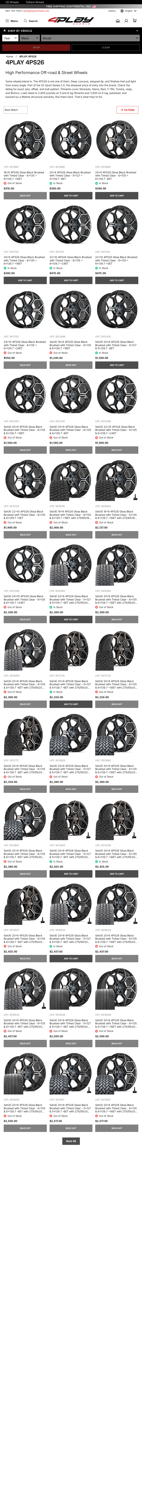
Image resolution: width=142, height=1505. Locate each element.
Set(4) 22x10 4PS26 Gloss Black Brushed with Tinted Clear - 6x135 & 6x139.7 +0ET (24, 514)
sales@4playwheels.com (36, 10)
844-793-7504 (13, 10)
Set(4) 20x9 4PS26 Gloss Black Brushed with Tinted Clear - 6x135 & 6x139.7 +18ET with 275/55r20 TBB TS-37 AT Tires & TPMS (116, 1108)
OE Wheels (12, 2)
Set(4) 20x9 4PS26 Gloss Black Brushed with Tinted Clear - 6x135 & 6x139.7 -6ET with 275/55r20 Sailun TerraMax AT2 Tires (24, 684)
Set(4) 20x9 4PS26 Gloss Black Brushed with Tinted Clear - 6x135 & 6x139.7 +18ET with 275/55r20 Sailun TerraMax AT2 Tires (116, 599)
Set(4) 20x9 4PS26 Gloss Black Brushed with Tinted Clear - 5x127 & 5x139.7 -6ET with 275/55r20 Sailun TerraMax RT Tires (70, 684)
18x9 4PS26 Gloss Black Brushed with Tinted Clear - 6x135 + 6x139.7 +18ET (24, 175)
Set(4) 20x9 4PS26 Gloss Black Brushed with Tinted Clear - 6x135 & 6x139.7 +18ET (24, 430)
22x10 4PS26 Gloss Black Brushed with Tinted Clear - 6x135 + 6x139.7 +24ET (71, 260)
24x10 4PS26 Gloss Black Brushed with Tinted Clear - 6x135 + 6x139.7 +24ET (25, 345)
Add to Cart (71, 195)
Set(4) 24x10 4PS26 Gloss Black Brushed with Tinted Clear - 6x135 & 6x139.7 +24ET (24, 599)
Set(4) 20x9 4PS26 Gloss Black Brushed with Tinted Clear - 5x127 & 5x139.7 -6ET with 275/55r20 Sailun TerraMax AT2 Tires (70, 599)
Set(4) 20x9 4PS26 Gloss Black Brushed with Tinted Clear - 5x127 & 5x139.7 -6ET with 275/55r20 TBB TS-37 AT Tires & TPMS (70, 1108)
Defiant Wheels (35, 2)
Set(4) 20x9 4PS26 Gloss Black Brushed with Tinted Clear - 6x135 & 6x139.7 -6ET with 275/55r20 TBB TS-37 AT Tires (24, 854)
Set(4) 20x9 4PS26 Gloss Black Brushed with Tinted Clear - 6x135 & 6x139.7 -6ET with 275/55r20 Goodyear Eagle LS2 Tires (24, 1108)
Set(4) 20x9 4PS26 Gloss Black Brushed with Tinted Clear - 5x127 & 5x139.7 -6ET (115, 345)
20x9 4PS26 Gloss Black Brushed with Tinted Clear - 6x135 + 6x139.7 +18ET (24, 260)
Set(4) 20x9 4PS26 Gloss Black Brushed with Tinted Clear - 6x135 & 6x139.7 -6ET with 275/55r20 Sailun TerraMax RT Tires (24, 769)
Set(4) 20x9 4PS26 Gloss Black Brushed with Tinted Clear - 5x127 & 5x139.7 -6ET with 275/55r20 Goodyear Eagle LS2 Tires (70, 1023)
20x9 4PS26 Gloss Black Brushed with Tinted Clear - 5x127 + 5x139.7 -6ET (70, 175)
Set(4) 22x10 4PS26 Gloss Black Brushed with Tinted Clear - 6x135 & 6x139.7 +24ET (116, 430)
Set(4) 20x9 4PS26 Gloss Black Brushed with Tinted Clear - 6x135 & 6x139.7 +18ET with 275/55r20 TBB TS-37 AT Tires (116, 769)
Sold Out (25, 195)
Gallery (112, 10)
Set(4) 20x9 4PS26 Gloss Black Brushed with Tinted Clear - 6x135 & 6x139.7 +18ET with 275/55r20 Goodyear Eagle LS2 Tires (116, 1023)
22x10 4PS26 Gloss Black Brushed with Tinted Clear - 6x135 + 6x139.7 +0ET (116, 260)
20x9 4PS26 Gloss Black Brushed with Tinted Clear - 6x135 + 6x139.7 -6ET (115, 175)
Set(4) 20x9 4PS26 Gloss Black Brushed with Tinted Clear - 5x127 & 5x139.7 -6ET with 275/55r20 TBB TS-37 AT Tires (70, 769)
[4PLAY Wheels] (71, 21)
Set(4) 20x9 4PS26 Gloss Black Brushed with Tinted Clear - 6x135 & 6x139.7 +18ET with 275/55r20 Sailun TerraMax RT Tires (116, 684)
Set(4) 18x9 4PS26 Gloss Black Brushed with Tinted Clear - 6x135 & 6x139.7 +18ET (70, 345)
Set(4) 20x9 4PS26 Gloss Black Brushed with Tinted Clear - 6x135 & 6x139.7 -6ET (70, 430)
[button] (71, 30)
